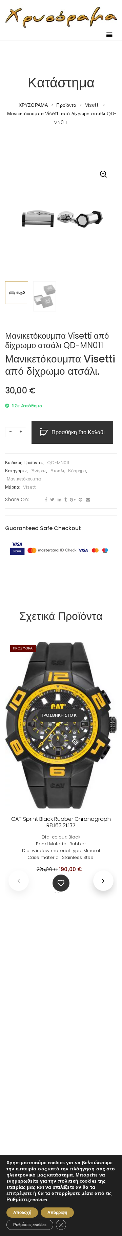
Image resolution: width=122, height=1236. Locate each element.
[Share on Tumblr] (65, 500)
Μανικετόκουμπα (24, 479)
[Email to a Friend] (87, 500)
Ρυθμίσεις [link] (18, 1199)
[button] (103, 175)
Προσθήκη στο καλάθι (78, 433)
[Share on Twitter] (51, 500)
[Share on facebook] (45, 500)
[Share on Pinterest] (79, 500)
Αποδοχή (22, 1212)
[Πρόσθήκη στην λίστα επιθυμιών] (61, 883)
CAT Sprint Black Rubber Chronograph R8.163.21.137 (61, 822)
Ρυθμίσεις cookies (29, 1224)
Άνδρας (39, 471)
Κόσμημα (77, 471)
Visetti (30, 487)
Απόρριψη (57, 1212)
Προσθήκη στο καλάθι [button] (62, 715)
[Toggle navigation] (109, 35)
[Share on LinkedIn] (58, 500)
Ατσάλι (57, 471)
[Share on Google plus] (72, 500)
